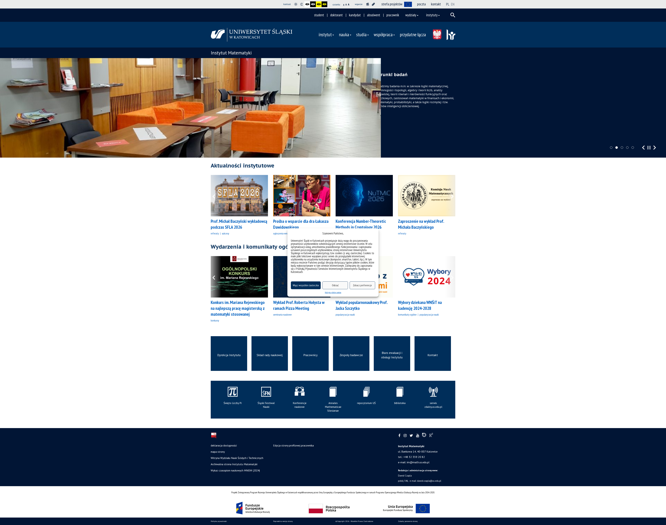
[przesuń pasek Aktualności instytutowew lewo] (216, 195)
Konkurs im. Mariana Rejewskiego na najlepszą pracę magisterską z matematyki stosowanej (238, 308)
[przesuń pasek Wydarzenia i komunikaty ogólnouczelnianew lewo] (216, 277)
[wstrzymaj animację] (367, 4)
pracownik (392, 15)
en (452, 4)
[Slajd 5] (632, 147)
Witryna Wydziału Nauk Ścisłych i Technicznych (237, 458)
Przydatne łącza (413, 34)
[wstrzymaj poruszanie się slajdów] (649, 147)
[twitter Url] (411, 435)
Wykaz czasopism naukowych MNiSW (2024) (235, 470)
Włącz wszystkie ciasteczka (306, 285)
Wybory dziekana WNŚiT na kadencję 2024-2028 (420, 305)
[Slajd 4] (627, 147)
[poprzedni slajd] (643, 147)
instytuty (432, 15)
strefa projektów (391, 4)
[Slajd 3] (622, 147)
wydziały (410, 15)
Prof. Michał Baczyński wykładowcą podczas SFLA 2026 (239, 224)
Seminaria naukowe (282, 314)
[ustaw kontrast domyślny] (296, 4)
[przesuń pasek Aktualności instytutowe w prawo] (450, 195)
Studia (361, 34)
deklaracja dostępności (224, 445)
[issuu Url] (424, 435)
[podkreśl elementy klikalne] (373, 4)
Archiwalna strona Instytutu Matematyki (234, 464)
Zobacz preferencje (362, 285)
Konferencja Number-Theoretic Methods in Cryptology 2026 (361, 224)
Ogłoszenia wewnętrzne (284, 233)
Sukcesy (225, 233)
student (319, 15)
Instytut (325, 34)
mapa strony (218, 451)
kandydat (355, 15)
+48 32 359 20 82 (414, 457)
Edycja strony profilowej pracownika (293, 445)
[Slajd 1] (611, 147)
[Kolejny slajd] (654, 147)
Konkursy (215, 320)
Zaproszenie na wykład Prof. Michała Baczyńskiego (421, 224)
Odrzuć (335, 285)
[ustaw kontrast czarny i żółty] (319, 4)
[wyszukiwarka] (452, 15)
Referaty (215, 233)
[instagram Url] (405, 435)
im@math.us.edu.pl (418, 462)
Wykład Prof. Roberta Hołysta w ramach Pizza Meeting (298, 305)
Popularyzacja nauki (345, 314)
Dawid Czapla (405, 475)
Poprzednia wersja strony (283, 521)
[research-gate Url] (431, 435)
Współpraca (383, 34)
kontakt (436, 4)
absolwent (373, 15)
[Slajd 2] (616, 147)
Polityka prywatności (219, 521)
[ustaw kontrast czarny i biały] (307, 4)
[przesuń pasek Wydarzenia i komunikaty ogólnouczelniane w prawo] (450, 277)
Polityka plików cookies (333, 292)
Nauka (344, 34)
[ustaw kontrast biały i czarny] (313, 4)
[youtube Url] (417, 435)
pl (447, 4)
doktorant (336, 15)
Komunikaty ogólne (407, 314)
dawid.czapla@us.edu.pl (429, 480)
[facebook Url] (399, 435)
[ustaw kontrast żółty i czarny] (324, 4)
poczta (421, 4)
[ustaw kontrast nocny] (301, 4)
